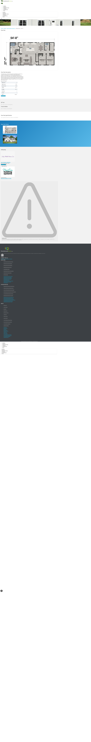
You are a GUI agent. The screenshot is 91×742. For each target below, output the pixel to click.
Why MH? (5, 329)
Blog (4, 10)
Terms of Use (6, 316)
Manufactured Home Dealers (8, 263)
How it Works (5, 307)
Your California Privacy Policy (8, 320)
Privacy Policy (6, 318)
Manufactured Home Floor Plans (8, 261)
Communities (5, 9)
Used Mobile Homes (6, 269)
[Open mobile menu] (1, 18)
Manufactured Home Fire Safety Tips (9, 286)
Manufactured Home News (7, 272)
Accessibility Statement (7, 323)
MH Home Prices (6, 312)
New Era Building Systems (6, 178)
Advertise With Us (6, 325)
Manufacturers (6, 7)
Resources (5, 305)
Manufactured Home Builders (8, 265)
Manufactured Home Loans (8, 267)
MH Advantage (6, 274)
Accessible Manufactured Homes (8, 293)
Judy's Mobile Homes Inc (11, 28)
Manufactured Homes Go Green (8, 295)
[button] (12, 81)
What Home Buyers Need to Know (8, 288)
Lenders (4, 8)
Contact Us (5, 314)
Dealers (5, 28)
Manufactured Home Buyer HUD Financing (10, 291)
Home (2, 28)
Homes (4, 12)
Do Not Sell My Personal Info (7, 335)
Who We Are (5, 310)
